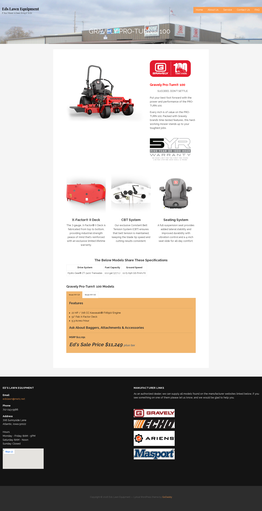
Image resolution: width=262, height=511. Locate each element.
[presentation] (74, 294)
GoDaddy (167, 497)
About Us (213, 9)
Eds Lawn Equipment (20, 8)
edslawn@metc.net (14, 398)
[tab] (74, 294)
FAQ (257, 9)
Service (227, 9)
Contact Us (243, 9)
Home (199, 9)
